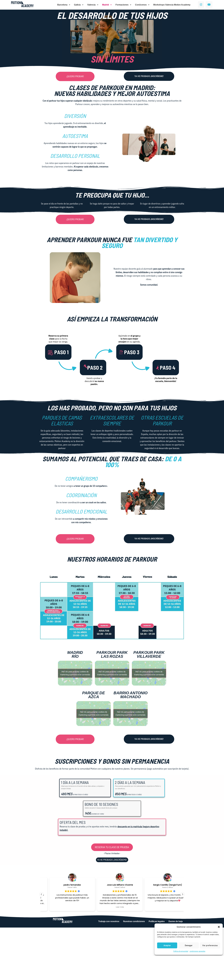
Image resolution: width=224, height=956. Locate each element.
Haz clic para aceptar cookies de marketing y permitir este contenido (75, 673)
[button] (219, 927)
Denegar (188, 945)
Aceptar (167, 945)
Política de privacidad (180, 951)
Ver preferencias (210, 945)
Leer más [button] (112, 907)
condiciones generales (197, 951)
